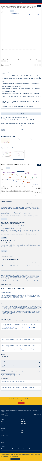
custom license (32, 409)
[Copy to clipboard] (38, 325)
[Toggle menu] (2, 2)
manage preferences (15, 456)
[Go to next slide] (35, 196)
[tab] (3, 11)
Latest (2, 430)
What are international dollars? (27, 106)
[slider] (7, 61)
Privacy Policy (8, 456)
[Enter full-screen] (40, 65)
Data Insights (3, 442)
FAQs (38, 410)
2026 (39, 188)
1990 (5, 188)
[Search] (40, 2)
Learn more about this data (26, 190)
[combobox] (40, 2)
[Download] (35, 65)
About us (23, 421)
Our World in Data (21, 2)
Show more (4, 219)
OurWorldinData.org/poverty (5, 65)
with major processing (22, 123)
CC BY (10, 65)
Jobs (22, 430)
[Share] (37, 65)
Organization (23, 423)
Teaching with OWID (4, 435)
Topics (2, 421)
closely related (37, 79)
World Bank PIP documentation (8, 102)
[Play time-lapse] (2, 61)
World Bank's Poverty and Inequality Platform (20, 75)
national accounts (12, 101)
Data (2, 423)
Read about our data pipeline (6, 284)
